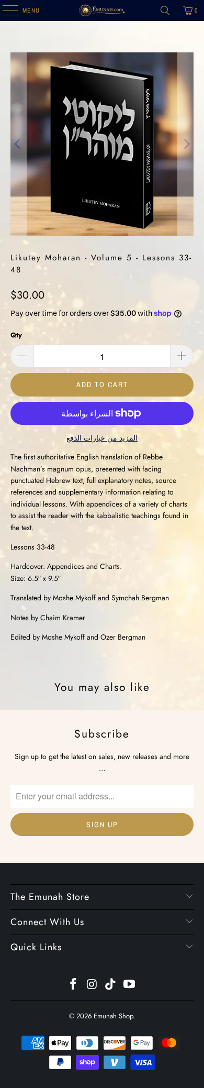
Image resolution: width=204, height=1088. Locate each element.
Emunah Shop (113, 1016)
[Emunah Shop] (102, 10)
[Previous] (18, 144)
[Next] (185, 144)
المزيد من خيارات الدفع (102, 438)
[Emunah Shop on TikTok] (111, 985)
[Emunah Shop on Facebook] (74, 985)
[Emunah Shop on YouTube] (130, 985)
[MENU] (5, 10)
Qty (16, 335)
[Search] (165, 10)
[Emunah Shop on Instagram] (92, 985)
